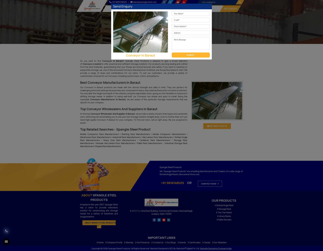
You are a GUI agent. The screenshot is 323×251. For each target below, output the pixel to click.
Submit (191, 55)
